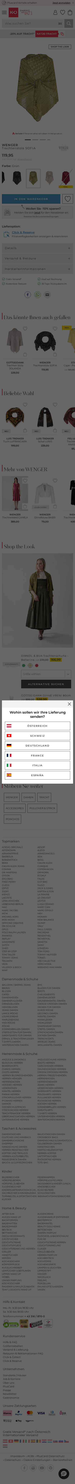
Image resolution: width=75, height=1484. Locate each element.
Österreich (37, 725)
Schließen (69, 704)
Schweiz (37, 735)
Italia (37, 765)
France (37, 755)
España (37, 775)
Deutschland (38, 745)
